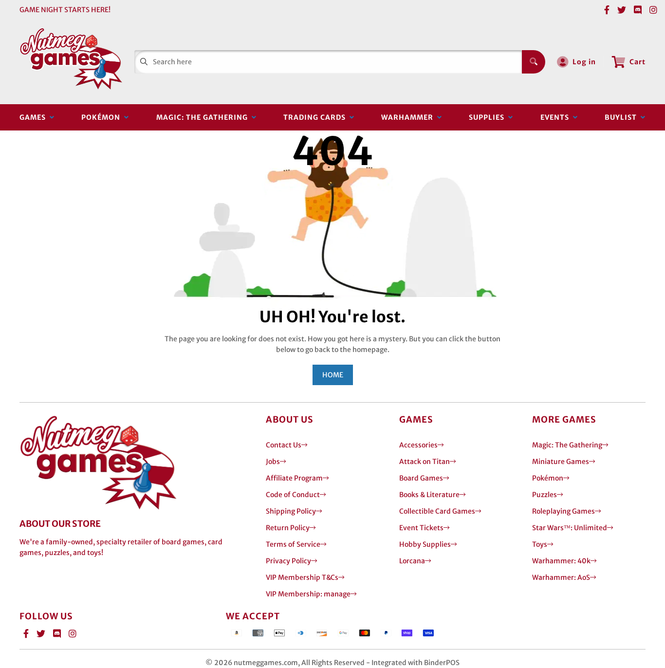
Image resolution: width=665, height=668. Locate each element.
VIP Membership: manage (308, 594)
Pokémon (102, 117)
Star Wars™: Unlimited (569, 527)
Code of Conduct (293, 494)
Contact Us (283, 445)
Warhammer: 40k (561, 561)
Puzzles (544, 494)
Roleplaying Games (563, 511)
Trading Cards (316, 117)
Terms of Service (293, 544)
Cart (637, 61)
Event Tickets (421, 527)
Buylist (623, 117)
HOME (332, 375)
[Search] (533, 62)
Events (556, 117)
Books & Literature (429, 494)
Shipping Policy (291, 511)
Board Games (421, 478)
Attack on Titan (424, 461)
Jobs (273, 461)
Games (34, 117)
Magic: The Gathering (204, 117)
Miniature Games (560, 461)
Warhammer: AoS (561, 577)
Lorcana (412, 561)
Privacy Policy (288, 561)
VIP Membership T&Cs (302, 577)
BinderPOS (442, 662)
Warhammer (409, 117)
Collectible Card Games (437, 511)
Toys (539, 544)
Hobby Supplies (425, 544)
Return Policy (288, 527)
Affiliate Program (294, 478)
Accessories (418, 445)
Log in (584, 61)
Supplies (488, 117)
